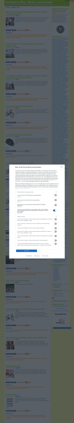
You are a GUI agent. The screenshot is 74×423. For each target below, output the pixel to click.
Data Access (37, 255)
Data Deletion (29, 255)
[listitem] (37, 192)
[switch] (55, 195)
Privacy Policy (45, 255)
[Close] (62, 167)
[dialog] (37, 211)
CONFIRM (26, 250)
